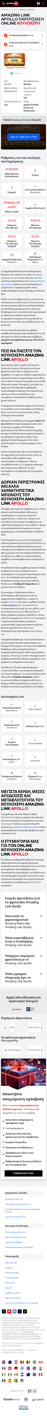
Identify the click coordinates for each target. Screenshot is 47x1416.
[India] (40, 1368)
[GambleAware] (11, 1399)
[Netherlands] (22, 1374)
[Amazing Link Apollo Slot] (40, 1362)
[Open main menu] (3, 3)
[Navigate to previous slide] (5, 1028)
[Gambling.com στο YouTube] (9, 1311)
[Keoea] (17, 1391)
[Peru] (40, 1374)
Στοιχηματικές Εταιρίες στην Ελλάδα (19, 1247)
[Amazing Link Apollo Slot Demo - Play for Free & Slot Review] (4, 1362)
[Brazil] (34, 1362)
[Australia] (10, 1362)
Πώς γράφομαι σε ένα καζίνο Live (18, 1204)
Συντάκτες (9, 1268)
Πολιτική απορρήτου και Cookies (19, 1351)
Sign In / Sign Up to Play (23, 136)
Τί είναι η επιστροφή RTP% (15, 1217)
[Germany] (16, 1368)
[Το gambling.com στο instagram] (20, 1311)
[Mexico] (16, 1374)
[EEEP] (32, 1391)
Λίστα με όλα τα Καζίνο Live (15, 1232)
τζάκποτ (14, 602)
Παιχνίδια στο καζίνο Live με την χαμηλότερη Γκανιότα (22, 1210)
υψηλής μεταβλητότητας (25, 827)
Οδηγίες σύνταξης (12, 1273)
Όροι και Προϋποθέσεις (13, 1350)
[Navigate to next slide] (41, 1028)
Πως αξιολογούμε (12, 1278)
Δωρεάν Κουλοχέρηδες (13, 1242)
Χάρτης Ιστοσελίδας (12, 1298)
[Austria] (16, 1362)
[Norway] (34, 1374)
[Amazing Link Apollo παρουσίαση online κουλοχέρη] (22, 1368)
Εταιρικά (8, 1288)
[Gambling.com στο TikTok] (25, 1311)
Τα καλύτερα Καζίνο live (14, 1199)
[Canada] (4, 1368)
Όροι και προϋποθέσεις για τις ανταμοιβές (21, 1303)
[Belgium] (22, 1362)
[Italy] (10, 1374)
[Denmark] (10, 1368)
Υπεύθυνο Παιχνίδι (12, 1293)
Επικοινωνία (10, 1283)
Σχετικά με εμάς (11, 1263)
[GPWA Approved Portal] (23, 1407)
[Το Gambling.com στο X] (4, 1311)
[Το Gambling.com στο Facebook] (14, 1311)
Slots (15, 10)
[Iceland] (28, 1368)
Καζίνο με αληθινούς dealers (16, 1237)
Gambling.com (6, 10)
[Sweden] (16, 1380)
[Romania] (4, 1380)
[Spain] (10, 1380)
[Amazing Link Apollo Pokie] (28, 1374)
